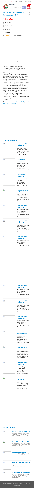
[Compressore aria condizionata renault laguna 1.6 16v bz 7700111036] (9, 241)
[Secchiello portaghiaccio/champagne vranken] (7, 475)
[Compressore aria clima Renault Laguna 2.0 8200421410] (9, 352)
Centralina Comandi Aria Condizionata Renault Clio (22, 333)
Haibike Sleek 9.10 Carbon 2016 (21, 431)
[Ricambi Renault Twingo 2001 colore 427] (7, 445)
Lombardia (22, 102)
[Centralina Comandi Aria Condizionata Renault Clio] (9, 336)
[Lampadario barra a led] (7, 455)
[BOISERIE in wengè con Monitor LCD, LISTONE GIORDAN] (7, 465)
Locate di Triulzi (14, 103)
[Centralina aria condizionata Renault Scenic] (9, 179)
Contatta (21, 483)
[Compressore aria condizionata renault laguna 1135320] (9, 148)
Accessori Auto (15, 102)
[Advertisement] (15, 48)
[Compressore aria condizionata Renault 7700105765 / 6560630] (9, 367)
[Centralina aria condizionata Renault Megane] (9, 164)
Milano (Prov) (6, 103)
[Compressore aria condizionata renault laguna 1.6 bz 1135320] (9, 305)
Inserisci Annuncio (17, 1)
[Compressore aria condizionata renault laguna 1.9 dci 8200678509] (9, 210)
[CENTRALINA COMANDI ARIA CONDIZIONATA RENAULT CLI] (9, 383)
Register (28, 1)
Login (24, 1)
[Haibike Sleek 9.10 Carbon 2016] (7, 434)
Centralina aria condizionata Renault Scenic (21, 176)
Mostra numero (18, 35)
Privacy (28, 483)
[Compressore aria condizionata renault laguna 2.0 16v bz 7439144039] (9, 321)
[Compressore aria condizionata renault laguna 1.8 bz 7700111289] (9, 226)
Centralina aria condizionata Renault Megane (21, 161)
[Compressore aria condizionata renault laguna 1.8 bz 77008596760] (9, 290)
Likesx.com (6, 1)
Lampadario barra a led (19, 452)
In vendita (27, 102)
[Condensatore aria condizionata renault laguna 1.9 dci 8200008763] (9, 195)
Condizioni (17, 485)
